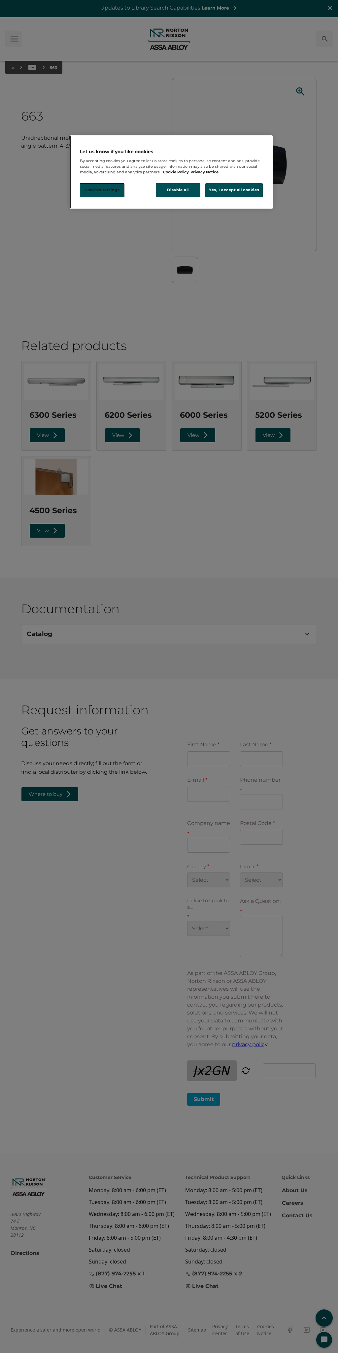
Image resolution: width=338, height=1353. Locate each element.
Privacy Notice (204, 172)
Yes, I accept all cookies (234, 190)
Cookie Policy (176, 172)
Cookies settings (101, 190)
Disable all (177, 190)
